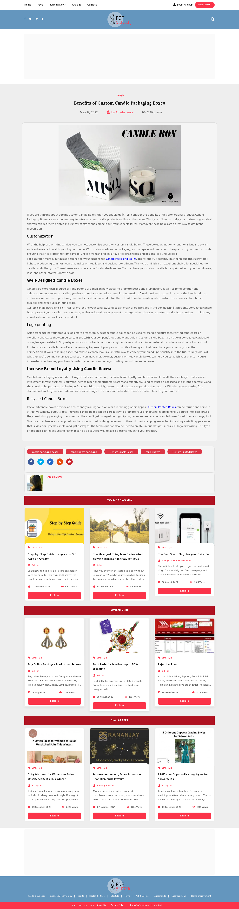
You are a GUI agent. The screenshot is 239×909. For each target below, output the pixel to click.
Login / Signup (185, 5)
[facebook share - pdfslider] (31, 461)
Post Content (204, 4)
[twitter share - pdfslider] (40, 461)
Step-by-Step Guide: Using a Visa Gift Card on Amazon (52, 556)
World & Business (36, 896)
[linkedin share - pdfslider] (50, 461)
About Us (101, 905)
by (122, 112)
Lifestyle (119, 96)
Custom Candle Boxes (121, 452)
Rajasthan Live (167, 664)
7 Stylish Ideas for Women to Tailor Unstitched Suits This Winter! (51, 777)
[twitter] (30, 19)
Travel (127, 896)
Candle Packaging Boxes (121, 259)
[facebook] (25, 23)
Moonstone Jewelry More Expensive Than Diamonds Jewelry (117, 777)
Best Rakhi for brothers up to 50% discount (115, 666)
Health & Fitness (97, 896)
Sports (81, 896)
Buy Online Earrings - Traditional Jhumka (54, 664)
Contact (92, 5)
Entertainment (179, 896)
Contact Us (159, 905)
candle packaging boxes (45, 452)
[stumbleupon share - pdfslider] (60, 461)
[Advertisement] (119, 56)
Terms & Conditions (139, 905)
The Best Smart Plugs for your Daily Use (183, 554)
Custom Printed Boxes (162, 407)
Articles (76, 5)
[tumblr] (42, 19)
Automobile (160, 896)
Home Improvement (201, 896)
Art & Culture (142, 896)
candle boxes (153, 452)
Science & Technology (61, 896)
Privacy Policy (118, 905)
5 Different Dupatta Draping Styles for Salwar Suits (183, 777)
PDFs (40, 5)
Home (27, 5)
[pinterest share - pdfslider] (69, 461)
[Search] (213, 19)
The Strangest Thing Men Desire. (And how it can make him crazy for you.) (118, 556)
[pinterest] (36, 19)
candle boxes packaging (84, 452)
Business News (57, 5)
